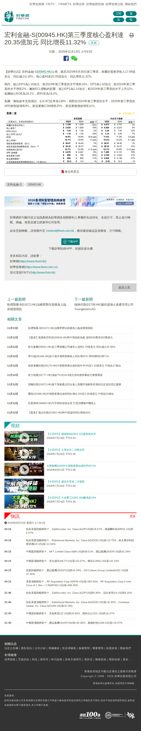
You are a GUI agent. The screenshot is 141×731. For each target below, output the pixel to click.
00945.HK (44, 71)
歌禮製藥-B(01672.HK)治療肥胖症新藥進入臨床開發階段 (60, 328)
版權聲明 (84, 648)
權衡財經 (100, 659)
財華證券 (79, 4)
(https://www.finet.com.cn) (41, 267)
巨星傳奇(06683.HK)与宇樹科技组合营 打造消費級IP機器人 (62, 403)
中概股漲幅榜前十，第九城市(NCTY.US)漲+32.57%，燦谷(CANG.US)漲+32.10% (72, 560)
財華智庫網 (37, 4)
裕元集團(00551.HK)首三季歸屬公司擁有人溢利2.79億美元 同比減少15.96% (71, 346)
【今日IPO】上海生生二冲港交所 (65, 449)
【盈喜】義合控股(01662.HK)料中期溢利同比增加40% (59, 412)
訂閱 (118, 13)
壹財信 (88, 659)
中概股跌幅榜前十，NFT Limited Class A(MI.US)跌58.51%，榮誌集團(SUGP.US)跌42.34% (78, 551)
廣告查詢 (26, 648)
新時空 (44, 659)
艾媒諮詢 (23, 659)
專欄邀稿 (53, 648)
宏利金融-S (14, 184)
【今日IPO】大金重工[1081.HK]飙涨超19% (71, 497)
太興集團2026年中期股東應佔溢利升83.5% (71, 465)
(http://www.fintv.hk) (42, 272)
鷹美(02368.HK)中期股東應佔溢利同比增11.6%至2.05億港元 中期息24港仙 (71, 393)
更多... (127, 659)
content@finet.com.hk (60, 230)
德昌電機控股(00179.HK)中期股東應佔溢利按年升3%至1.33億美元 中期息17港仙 (74, 365)
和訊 (34, 659)
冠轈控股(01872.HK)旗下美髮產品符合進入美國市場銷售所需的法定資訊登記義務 (74, 384)
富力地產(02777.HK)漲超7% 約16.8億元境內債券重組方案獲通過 (65, 375)
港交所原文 (71, 171)
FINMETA (65, 4)
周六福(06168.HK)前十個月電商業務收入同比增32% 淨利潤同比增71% (68, 356)
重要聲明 (98, 648)
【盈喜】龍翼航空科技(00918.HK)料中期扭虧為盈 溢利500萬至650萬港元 (70, 337)
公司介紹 (40, 648)
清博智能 (9, 659)
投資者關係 (69, 648)
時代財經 (56, 659)
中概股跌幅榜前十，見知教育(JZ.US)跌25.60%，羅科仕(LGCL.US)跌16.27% (70, 613)
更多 (133, 516)
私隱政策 (111, 648)
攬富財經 (114, 659)
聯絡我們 (131, 4)
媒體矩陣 (95, 4)
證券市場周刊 (73, 659)
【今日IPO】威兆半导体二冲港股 (65, 481)
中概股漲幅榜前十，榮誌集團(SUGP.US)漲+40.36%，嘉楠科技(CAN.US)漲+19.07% (74, 622)
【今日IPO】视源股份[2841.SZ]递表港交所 (71, 433)
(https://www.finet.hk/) (32, 261)
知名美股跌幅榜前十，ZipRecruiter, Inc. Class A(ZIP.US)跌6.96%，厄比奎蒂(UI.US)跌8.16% (79, 592)
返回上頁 (124, 287)
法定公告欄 (11, 648)
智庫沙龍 (114, 4)
